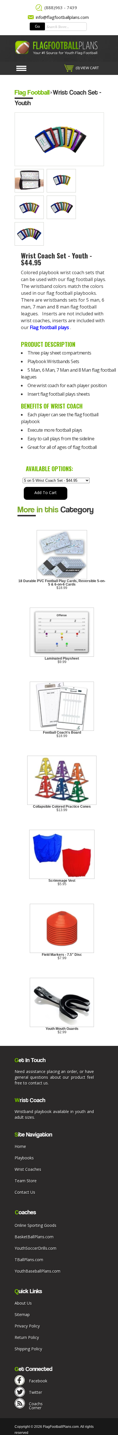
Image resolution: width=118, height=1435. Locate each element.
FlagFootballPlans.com (61, 1427)
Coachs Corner (36, 1405)
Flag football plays (49, 327)
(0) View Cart (87, 67)
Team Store (26, 1180)
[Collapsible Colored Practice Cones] (62, 804)
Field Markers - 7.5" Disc (62, 955)
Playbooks (24, 1158)
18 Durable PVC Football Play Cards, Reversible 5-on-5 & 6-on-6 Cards (61, 582)
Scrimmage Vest (61, 881)
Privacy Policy (27, 1326)
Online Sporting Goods (35, 1225)
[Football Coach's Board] (62, 730)
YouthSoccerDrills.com (35, 1248)
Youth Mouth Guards (62, 1029)
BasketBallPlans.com (34, 1236)
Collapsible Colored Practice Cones (62, 807)
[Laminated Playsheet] (62, 656)
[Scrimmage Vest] (62, 878)
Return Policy (27, 1337)
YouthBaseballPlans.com (37, 1271)
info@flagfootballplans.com (62, 17)
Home (20, 1146)
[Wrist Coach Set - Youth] (31, 191)
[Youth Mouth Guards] (62, 1026)
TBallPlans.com (29, 1259)
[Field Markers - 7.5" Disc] (62, 952)
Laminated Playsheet (62, 658)
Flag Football (32, 92)
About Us (23, 1303)
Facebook (38, 1381)
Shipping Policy (28, 1349)
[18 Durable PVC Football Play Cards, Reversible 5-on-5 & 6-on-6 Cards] (62, 578)
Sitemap (22, 1314)
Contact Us (25, 1192)
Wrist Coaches (28, 1169)
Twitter (35, 1392)
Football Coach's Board (62, 733)
